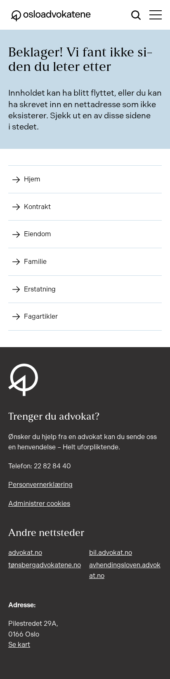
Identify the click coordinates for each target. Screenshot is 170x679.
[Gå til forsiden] (50, 14)
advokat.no (25, 553)
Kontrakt (37, 207)
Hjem (32, 179)
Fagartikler (41, 316)
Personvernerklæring (40, 485)
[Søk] (136, 14)
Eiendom (37, 234)
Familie (35, 261)
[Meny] (155, 14)
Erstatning (40, 289)
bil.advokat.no (110, 553)
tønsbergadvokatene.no (44, 565)
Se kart (19, 644)
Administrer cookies (39, 503)
